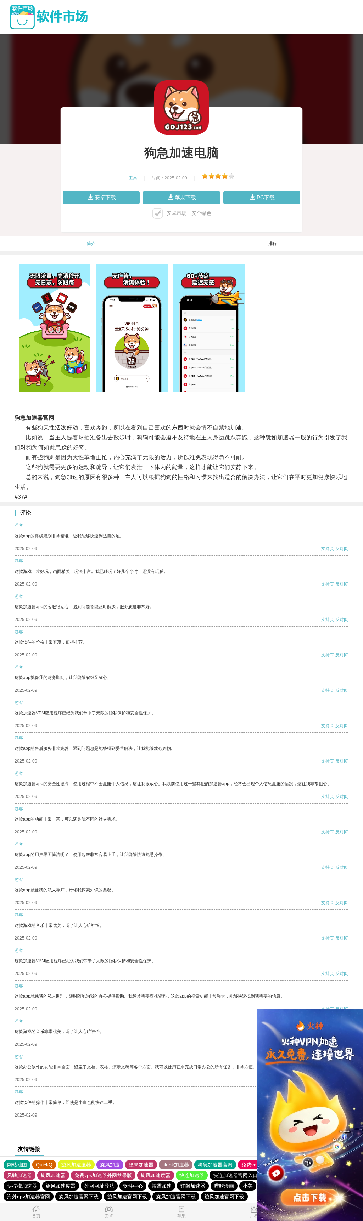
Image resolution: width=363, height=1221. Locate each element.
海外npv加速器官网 (28, 1196)
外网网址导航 (99, 1186)
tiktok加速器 (175, 1165)
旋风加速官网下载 (79, 1196)
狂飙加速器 (192, 1186)
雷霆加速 (162, 1186)
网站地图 (17, 1165)
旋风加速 (110, 1165)
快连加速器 (191, 1175)
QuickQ (44, 1165)
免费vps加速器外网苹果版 (103, 1175)
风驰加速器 (19, 1175)
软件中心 (133, 1186)
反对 (339, 548)
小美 (248, 1186)
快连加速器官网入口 (235, 1175)
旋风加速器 (53, 1175)
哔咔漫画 (224, 1186)
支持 (325, 548)
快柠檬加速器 (22, 1186)
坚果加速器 (141, 1165)
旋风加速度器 (76, 1165)
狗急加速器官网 (215, 1165)
